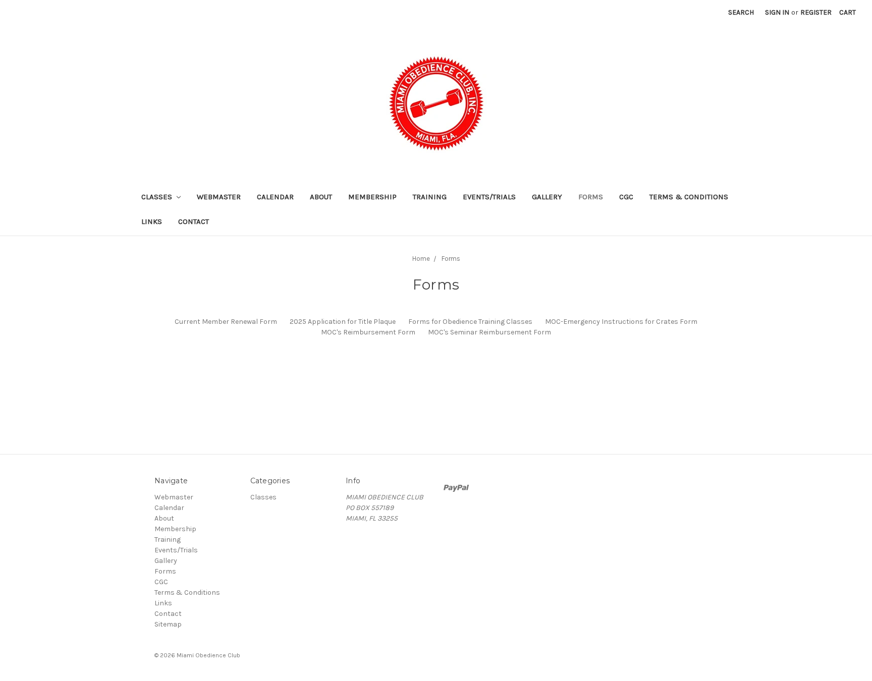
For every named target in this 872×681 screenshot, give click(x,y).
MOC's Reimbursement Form (368, 332)
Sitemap (168, 624)
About (321, 196)
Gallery (547, 196)
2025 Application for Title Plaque (343, 321)
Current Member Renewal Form (226, 321)
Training (430, 196)
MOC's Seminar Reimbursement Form (489, 332)
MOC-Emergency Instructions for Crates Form (621, 321)
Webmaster (219, 196)
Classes (157, 196)
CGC (626, 196)
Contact (193, 221)
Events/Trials (489, 196)
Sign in (777, 12)
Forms (590, 196)
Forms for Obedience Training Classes (470, 321)
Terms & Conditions (688, 196)
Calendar (275, 196)
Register (816, 12)
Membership (372, 196)
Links (151, 221)
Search (741, 12)
